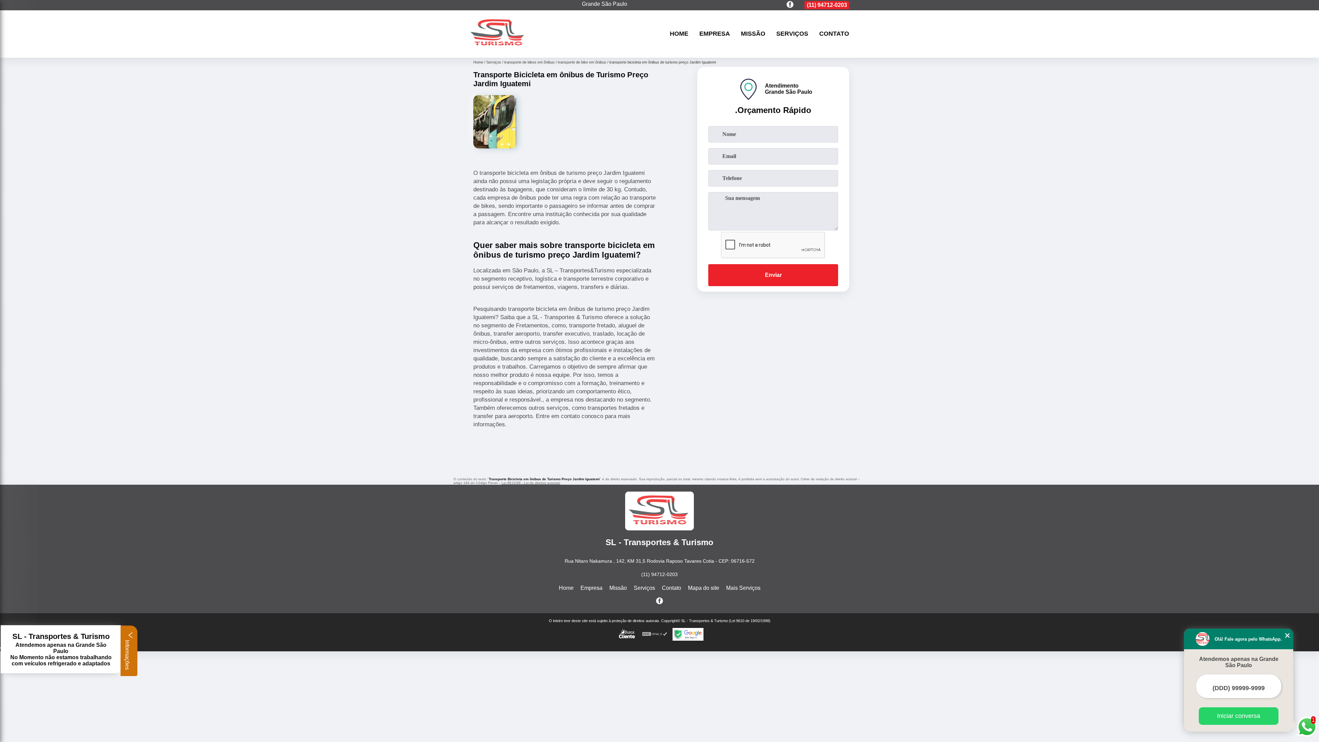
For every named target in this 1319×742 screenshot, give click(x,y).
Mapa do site (703, 588)
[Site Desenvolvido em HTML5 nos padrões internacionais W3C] (654, 634)
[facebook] (790, 5)
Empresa (714, 34)
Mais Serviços (743, 588)
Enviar (773, 275)
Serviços (792, 34)
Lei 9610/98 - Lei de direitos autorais (530, 483)
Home (679, 34)
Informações (127, 654)
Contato (834, 34)
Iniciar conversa (1238, 715)
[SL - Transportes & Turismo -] (498, 49)
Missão (753, 34)
